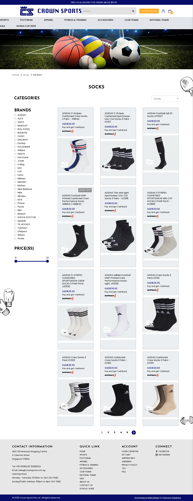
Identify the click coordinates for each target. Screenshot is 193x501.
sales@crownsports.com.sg (31, 470)
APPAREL (83, 461)
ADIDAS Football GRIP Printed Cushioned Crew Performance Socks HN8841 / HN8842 (75, 200)
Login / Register (130, 451)
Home (15, 74)
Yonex (20, 238)
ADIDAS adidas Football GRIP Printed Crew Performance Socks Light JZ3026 (118, 279)
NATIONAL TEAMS (88, 475)
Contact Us (86, 485)
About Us (84, 481)
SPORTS (83, 454)
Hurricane (22, 157)
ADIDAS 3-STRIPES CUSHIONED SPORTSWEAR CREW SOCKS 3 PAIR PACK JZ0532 (73, 280)
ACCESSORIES (86, 468)
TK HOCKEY (23, 224)
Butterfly (22, 132)
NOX (19, 199)
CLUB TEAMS (85, 471)
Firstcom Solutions (172, 497)
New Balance (24, 189)
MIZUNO (21, 182)
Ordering (126, 461)
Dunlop (21, 143)
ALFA (20, 118)
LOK (19, 171)
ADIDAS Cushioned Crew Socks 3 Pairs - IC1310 (116, 360)
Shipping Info (128, 458)
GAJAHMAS (23, 146)
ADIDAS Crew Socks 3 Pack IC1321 (159, 276)
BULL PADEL (23, 129)
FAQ (124, 471)
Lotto (20, 175)
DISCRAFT (22, 139)
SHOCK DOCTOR (26, 217)
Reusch (21, 213)
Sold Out (85, 190)
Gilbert (21, 150)
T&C (124, 468)
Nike (19, 192)
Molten (21, 185)
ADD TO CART (75, 158)
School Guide (87, 488)
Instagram (164, 454)
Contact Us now (149, 11)
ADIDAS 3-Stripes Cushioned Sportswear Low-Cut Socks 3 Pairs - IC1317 (118, 117)
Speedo (21, 220)
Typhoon (22, 228)
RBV (19, 210)
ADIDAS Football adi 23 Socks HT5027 (159, 115)
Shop (26, 74)
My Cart (126, 454)
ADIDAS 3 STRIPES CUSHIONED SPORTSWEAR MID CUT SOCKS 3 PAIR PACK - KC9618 (159, 198)
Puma (20, 206)
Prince (21, 203)
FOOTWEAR (85, 458)
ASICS (20, 122)
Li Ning (20, 164)
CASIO (20, 136)
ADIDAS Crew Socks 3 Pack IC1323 (74, 359)
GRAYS (21, 153)
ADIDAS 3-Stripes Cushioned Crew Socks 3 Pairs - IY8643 (74, 116)
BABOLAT (22, 125)
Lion (19, 168)
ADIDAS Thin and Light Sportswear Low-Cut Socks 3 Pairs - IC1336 (117, 195)
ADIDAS (21, 115)
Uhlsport (22, 231)
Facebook (163, 451)
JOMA (20, 161)
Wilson (21, 235)
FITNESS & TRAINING (89, 464)
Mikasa (21, 178)
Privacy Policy (129, 464)
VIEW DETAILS (75, 150)
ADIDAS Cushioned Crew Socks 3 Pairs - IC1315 (158, 360)
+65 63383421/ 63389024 (28, 466)
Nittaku (21, 196)
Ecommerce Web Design (147, 497)
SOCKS (37, 74)
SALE (82, 478)
